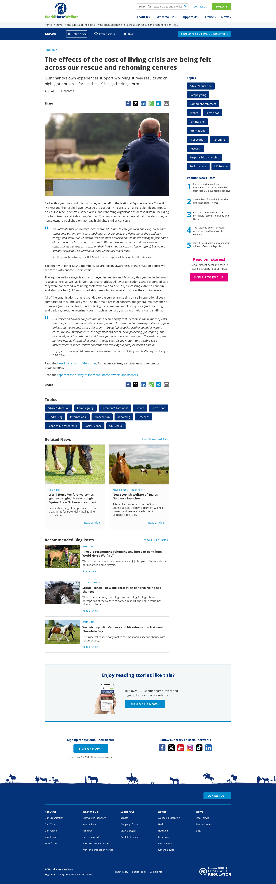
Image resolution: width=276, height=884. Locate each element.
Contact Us (200, 6)
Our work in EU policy (94, 817)
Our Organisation (54, 817)
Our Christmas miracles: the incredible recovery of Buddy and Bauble (211, 216)
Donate (221, 6)
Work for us (51, 843)
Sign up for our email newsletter (203, 33)
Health (161, 824)
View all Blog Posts (155, 540)
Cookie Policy (139, 871)
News (225, 16)
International (78, 417)
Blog (130, 33)
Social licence (93, 426)
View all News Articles (153, 439)
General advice (166, 849)
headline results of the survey (77, 363)
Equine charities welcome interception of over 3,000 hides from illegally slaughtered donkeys (211, 187)
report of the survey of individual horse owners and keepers (97, 375)
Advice (209, 16)
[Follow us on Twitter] (171, 747)
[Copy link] (158, 103)
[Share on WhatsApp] (151, 103)
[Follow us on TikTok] (199, 747)
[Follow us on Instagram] (190, 747)
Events (140, 408)
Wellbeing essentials (169, 817)
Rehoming (123, 417)
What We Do (165, 16)
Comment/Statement (114, 408)
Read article (91, 522)
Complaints (156, 871)
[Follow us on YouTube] (180, 747)
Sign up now (89, 748)
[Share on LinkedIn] (143, 103)
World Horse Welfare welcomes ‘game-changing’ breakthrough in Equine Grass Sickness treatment (73, 498)
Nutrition (163, 830)
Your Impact (51, 837)
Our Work (50, 824)
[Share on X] (135, 103)
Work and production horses (98, 849)
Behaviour (163, 837)
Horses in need (91, 837)
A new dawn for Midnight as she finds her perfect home (210, 201)
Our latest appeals (130, 837)
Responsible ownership (62, 426)
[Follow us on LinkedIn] (208, 747)
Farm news (158, 408)
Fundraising (55, 417)
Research (51, 49)
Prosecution (102, 417)
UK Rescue (116, 426)
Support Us (189, 16)
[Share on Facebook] (128, 103)
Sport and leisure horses (96, 843)
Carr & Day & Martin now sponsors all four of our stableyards (211, 244)
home (48, 24)
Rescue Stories (107, 33)
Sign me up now (144, 704)
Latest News (79, 33)
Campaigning (85, 408)
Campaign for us (129, 824)
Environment (165, 843)
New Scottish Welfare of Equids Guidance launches (135, 496)
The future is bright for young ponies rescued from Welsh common (209, 231)
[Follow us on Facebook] (162, 747)
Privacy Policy (121, 871)
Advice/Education (58, 408)
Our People (51, 830)
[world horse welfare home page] (61, 10)
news (59, 24)
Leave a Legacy (128, 830)
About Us (143, 16)
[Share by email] (166, 103)
